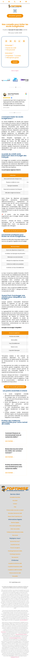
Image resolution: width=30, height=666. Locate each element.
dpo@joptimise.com (15, 657)
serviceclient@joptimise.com (15, 638)
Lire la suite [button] (6, 107)
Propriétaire (9, 55)
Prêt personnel (10, 50)
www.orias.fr (3, 632)
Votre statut (9, 53)
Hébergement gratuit (12, 57)
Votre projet (8, 45)
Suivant (15, 62)
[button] (15, 11)
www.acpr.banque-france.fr (21, 634)
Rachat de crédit (11, 48)
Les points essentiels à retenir (15, 391)
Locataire (18, 55)
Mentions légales (15, 70)
